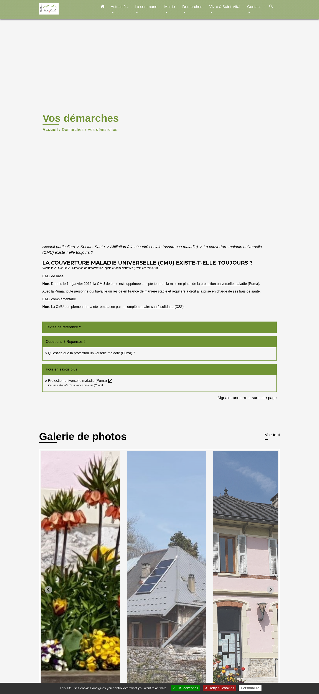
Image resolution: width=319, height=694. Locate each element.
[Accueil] (66, 10)
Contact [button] (254, 6)
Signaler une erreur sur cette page (247, 398)
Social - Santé (93, 247)
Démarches (73, 129)
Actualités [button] (119, 6)
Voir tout (272, 434)
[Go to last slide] (48, 589)
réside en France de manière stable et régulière (149, 291)
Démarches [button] (192, 6)
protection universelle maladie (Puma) (230, 284)
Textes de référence (62, 327)
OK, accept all (187, 688)
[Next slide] (270, 589)
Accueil (50, 129)
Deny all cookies (221, 688)
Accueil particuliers (59, 247)
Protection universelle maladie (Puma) (80, 380)
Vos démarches (102, 129)
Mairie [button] (169, 6)
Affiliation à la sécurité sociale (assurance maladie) (154, 247)
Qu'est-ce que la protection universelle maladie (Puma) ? (91, 353)
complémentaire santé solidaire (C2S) (154, 307)
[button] (103, 7)
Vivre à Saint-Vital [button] (224, 6)
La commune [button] (146, 6)
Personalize (250, 688)
